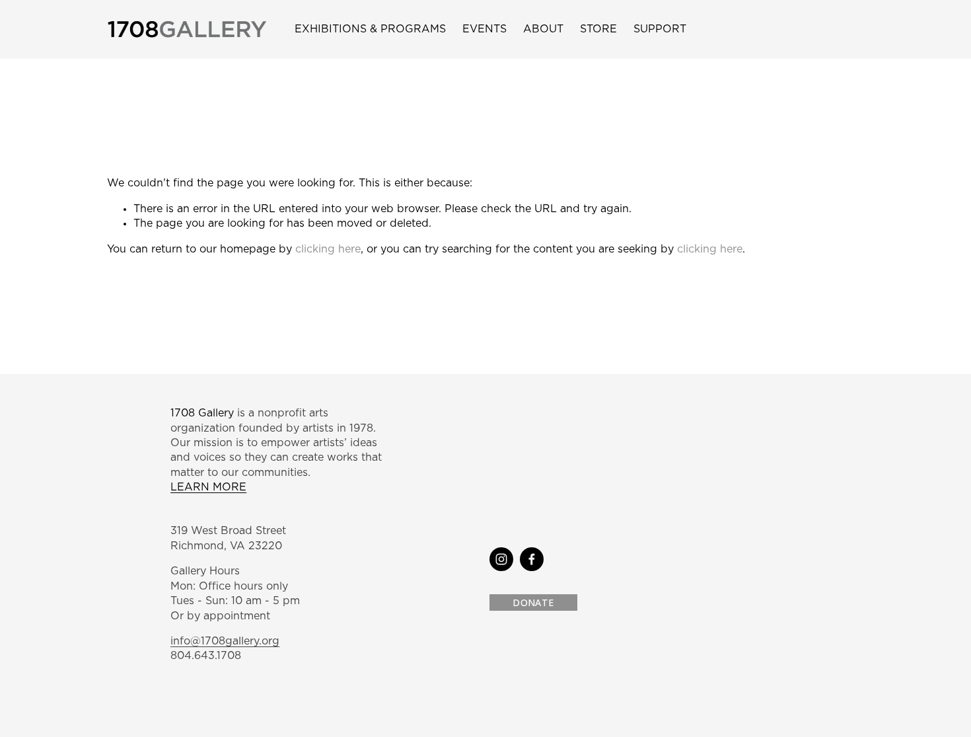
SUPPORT (659, 29)
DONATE (533, 602)
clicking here (328, 249)
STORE (598, 29)
